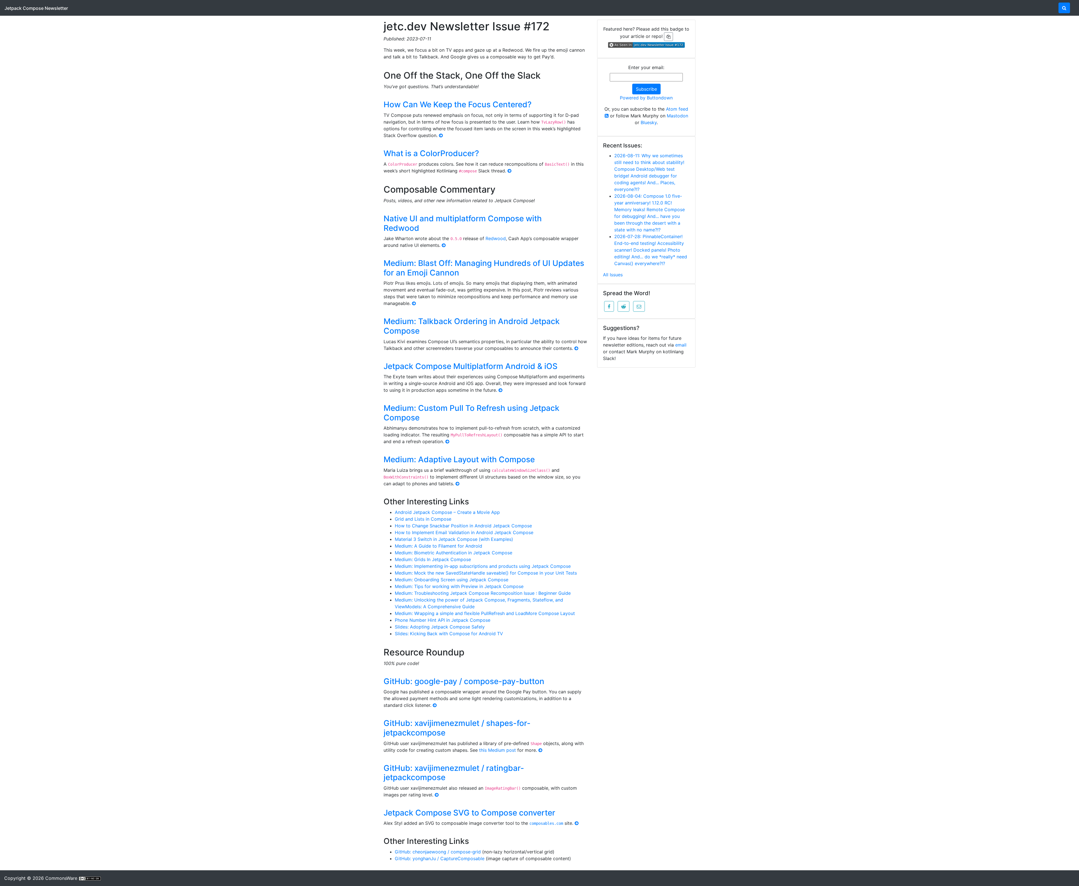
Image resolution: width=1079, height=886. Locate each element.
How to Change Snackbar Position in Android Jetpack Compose (463, 526)
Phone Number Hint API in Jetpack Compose (442, 620)
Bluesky (649, 122)
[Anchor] (546, 74)
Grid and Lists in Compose (423, 519)
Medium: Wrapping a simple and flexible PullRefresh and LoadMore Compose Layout (485, 613)
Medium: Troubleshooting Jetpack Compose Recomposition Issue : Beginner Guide (483, 593)
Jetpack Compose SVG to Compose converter (469, 812)
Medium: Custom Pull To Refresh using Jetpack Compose (471, 412)
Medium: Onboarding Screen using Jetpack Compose (451, 579)
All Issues (613, 274)
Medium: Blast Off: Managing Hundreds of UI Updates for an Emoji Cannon (484, 267)
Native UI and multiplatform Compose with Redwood (463, 223)
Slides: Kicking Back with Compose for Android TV (449, 633)
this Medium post (497, 750)
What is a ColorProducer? (431, 153)
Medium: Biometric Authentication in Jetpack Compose (453, 552)
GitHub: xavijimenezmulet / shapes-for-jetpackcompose (457, 727)
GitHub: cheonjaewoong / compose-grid (438, 852)
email (680, 345)
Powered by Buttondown (646, 98)
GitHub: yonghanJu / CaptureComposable (439, 858)
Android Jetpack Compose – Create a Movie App (447, 512)
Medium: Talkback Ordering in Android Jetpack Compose (472, 326)
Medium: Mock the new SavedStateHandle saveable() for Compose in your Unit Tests (486, 573)
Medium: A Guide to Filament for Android (438, 546)
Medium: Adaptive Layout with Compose (459, 459)
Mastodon (677, 116)
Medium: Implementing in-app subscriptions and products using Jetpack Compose (483, 566)
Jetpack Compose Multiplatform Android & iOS (470, 366)
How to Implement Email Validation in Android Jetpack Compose (464, 532)
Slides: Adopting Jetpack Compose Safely (440, 627)
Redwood (496, 238)
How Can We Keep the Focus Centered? (458, 104)
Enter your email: (646, 67)
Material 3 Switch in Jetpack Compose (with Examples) (454, 539)
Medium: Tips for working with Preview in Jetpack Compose (459, 586)
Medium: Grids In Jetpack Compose (433, 559)
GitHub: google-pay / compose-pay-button (464, 681)
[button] (609, 306)
